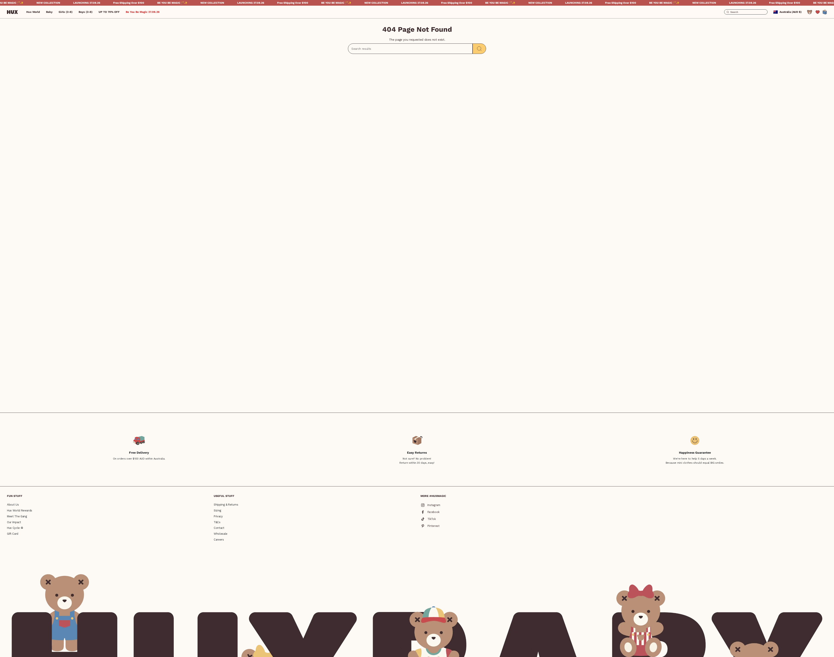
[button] (49, 12)
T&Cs (217, 522)
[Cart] (824, 12)
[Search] (479, 48)
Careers (219, 539)
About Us (13, 504)
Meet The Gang (17, 516)
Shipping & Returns (226, 504)
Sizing (217, 510)
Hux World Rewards (19, 510)
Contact (219, 527)
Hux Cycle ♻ (15, 527)
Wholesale (220, 533)
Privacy (218, 516)
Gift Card (12, 533)
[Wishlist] (818, 12)
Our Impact (14, 522)
